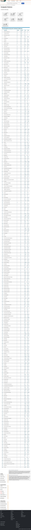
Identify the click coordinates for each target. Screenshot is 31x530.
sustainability (6, 205)
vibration (5, 369)
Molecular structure (6, 187)
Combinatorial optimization (8, 384)
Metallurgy (5, 338)
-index (3, 487)
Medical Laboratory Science (8, 140)
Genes (5, 437)
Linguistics (5, 366)
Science (5, 36)
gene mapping (6, 184)
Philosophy (5, 80)
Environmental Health (7, 403)
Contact (1, 514)
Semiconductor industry (7, 426)
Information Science (7, 35)
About (1, 512)
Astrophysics (6, 382)
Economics (5, 153)
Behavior (5, 119)
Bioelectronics (6, 416)
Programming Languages (7, 418)
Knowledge (5, 309)
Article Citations (3, 494)
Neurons (5, 353)
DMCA (1, 517)
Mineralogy (5, 442)
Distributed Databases (7, 82)
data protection (6, 127)
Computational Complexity (8, 257)
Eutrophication (6, 379)
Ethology (5, 449)
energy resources (6, 158)
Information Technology (7, 314)
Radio (5, 142)
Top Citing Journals (3, 507)
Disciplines (22, 512)
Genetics (5, 134)
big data (5, 299)
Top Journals (2, 478)
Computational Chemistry (7, 304)
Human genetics (6, 62)
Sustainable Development (7, 168)
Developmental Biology (7, 392)
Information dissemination (7, 312)
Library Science (6, 285)
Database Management (7, 106)
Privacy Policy (2, 515)
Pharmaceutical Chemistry (8, 358)
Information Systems (7, 49)
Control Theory (6, 324)
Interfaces (5, 465)
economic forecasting (7, 444)
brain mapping (6, 275)
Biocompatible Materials (7, 215)
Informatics (5, 72)
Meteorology (6, 223)
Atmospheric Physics (7, 319)
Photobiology (6, 332)
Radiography (6, 322)
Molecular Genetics (7, 288)
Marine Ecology (6, 280)
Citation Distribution (3, 496)
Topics (22, 513)
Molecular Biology (6, 121)
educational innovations (7, 246)
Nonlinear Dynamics (7, 98)
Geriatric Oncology (6, 387)
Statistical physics (6, 95)
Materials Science (6, 317)
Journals (12, 513)
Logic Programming (7, 202)
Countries (12, 519)
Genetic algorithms (6, 137)
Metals (5, 343)
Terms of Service (2, 516)
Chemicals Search (2, 525)
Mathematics (6, 67)
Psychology (5, 298)
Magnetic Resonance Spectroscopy (9, 463)
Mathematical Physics (7, 390)
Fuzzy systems (6, 348)
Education (5, 439)
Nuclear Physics (6, 267)
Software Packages (23, 515)
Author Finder (17, 525)
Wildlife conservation (7, 77)
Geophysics (5, 259)
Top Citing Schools (3, 505)
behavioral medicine (7, 306)
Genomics (5, 166)
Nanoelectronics (6, 421)
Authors (12, 512)
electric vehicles (6, 220)
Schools (12, 515)
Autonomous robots (7, 265)
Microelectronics (6, 423)
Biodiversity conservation (7, 377)
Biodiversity (5, 132)
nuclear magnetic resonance (8, 462)
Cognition (5, 374)
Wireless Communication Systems (9, 179)
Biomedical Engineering (7, 218)
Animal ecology (6, 447)
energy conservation (7, 200)
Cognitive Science (6, 163)
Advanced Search (2, 523)
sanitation (5, 405)
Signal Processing (6, 85)
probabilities (6, 429)
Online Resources (23, 516)
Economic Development (7, 199)
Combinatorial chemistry (7, 249)
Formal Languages (6, 330)
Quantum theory (6, 286)
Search (23, 3)
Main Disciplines (2, 480)
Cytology (5, 145)
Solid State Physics (7, 241)
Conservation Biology (7, 239)
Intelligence (5, 371)
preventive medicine (7, 176)
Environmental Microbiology (8, 108)
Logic (5, 192)
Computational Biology (7, 90)
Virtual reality (6, 194)
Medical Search (2, 524)
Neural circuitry (6, 213)
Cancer (5, 228)
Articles (2, 491)
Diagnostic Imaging (7, 116)
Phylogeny (5, 293)
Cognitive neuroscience (7, 173)
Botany (5, 434)
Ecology (5, 59)
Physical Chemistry (7, 272)
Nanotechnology (6, 262)
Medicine (5, 111)
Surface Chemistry (6, 356)
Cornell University (4, 9)
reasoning (5, 345)
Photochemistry (6, 327)
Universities (12, 514)
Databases (5, 155)
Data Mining (5, 56)
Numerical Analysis (7, 124)
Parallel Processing (7, 135)
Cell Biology (6, 147)
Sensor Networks (6, 361)
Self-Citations (2, 498)
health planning (6, 431)
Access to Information (7, 311)
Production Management (7, 150)
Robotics (5, 103)
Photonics (5, 207)
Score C (1, 489)
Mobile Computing (6, 270)
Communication (6, 283)
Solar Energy (6, 197)
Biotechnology (6, 410)
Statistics (5, 400)
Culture (5, 236)
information (5, 457)
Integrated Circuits (6, 351)
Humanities (5, 233)
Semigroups (5, 455)
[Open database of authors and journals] (3, 0)
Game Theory (6, 64)
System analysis (6, 43)
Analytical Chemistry (7, 148)
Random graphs (6, 244)
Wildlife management (7, 189)
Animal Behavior (6, 408)
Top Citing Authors (3, 502)
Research (5, 129)
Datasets (22, 514)
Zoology (5, 181)
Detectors (5, 397)
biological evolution (7, 291)
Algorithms (5, 93)
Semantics (5, 296)
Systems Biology (6, 335)
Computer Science (6, 301)
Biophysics (5, 161)
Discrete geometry (6, 101)
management (6, 38)
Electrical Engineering (7, 114)
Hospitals (12, 517)
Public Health (6, 174)
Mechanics (5, 395)
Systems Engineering (7, 278)
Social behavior (6, 452)
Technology (1, 513)
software (5, 160)
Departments (12, 516)
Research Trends (18, 524)
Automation (5, 46)
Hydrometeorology (6, 337)
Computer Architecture (7, 460)
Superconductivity (6, 226)
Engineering (6, 254)
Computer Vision (6, 33)
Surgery (5, 364)
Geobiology (5, 450)
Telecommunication (7, 48)
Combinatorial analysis (7, 325)
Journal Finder (17, 527)
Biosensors (5, 413)
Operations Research (7, 51)
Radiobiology (6, 171)
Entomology (5, 436)
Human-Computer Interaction (8, 186)
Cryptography (6, 210)
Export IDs (17, 523)
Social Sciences (6, 231)
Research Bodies (13, 518)
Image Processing (6, 69)
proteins (5, 88)
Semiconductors (6, 350)
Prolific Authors (2, 476)
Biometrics (5, 340)
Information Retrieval (7, 54)
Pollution (5, 75)
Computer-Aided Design (7, 252)
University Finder (18, 526)
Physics (5, 41)
